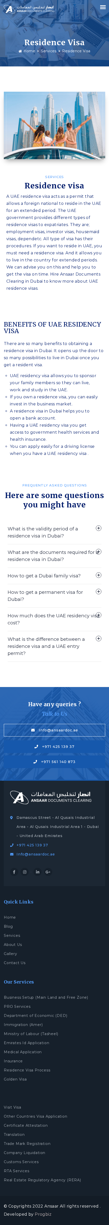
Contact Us (15, 963)
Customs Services (21, 1162)
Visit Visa (12, 1107)
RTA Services (16, 1171)
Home (29, 51)
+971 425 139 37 (58, 746)
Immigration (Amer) (23, 1024)
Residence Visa (76, 51)
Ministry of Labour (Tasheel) (31, 1034)
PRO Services (17, 1006)
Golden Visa (15, 1079)
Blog (8, 926)
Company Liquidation (24, 1152)
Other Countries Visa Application (35, 1116)
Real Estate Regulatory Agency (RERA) (42, 1180)
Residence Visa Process (27, 1070)
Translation (14, 1134)
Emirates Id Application (26, 1043)
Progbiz (43, 1214)
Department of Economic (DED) (35, 1015)
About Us (13, 944)
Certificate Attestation (26, 1125)
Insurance (13, 1061)
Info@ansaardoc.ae (58, 730)
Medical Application (23, 1052)
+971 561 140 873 (58, 762)
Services (49, 51)
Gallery (10, 953)
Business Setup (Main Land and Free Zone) (46, 997)
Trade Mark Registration (27, 1143)
